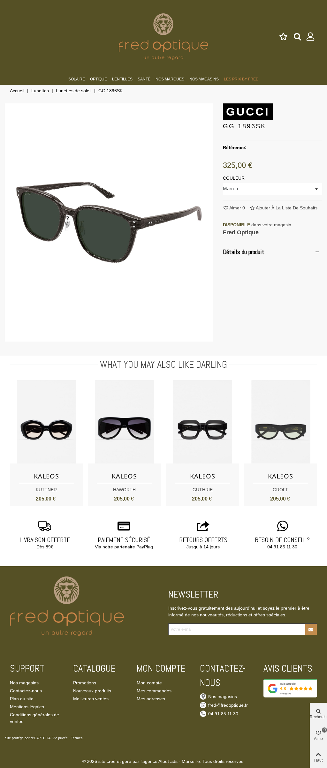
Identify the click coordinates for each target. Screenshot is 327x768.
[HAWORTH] (124, 421)
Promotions (84, 682)
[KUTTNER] (46, 421)
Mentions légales (27, 706)
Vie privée (60, 738)
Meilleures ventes (91, 698)
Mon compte (149, 682)
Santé (144, 79)
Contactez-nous (26, 690)
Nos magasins (204, 79)
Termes (77, 738)
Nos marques (170, 79)
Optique (98, 79)
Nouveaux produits (92, 690)
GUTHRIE (203, 489)
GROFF (281, 489)
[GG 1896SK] (109, 338)
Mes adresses (151, 698)
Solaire (76, 79)
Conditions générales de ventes (34, 718)
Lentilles (122, 79)
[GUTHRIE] (202, 421)
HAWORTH (124, 489)
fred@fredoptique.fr (228, 705)
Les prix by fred (241, 79)
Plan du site (22, 698)
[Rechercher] (297, 36)
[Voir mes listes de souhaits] (284, 37)
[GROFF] (280, 421)
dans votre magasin (257, 224)
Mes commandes (154, 690)
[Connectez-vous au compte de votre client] (310, 37)
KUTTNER (46, 489)
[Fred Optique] (163, 36)
